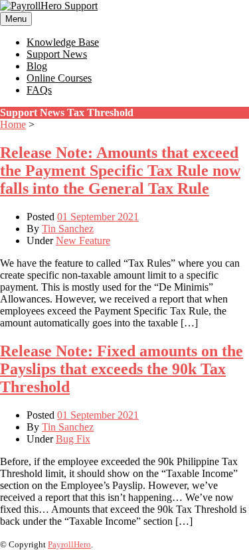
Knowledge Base (63, 42)
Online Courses (59, 78)
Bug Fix (73, 439)
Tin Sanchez (68, 228)
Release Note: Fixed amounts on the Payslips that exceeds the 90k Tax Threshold (121, 368)
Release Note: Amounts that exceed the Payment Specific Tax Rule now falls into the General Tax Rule (120, 170)
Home (13, 124)
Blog (37, 66)
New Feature (83, 240)
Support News (57, 54)
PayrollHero (69, 544)
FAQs (39, 90)
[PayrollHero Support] (49, 5)
